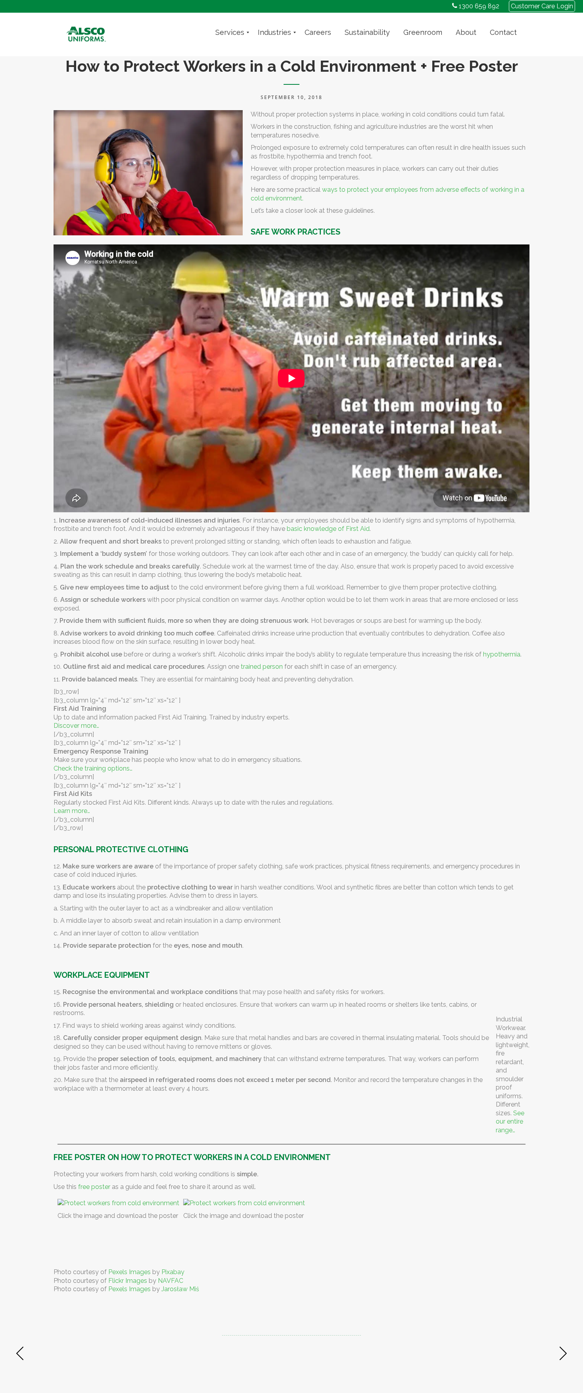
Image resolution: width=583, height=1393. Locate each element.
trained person (262, 666)
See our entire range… (510, 1121)
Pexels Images (129, 1272)
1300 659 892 (478, 6)
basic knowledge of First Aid (328, 528)
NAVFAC (170, 1280)
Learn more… (72, 811)
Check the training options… (93, 768)
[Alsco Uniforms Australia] (86, 32)
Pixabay (172, 1272)
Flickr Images (127, 1280)
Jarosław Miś (180, 1289)
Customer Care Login (542, 6)
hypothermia (501, 654)
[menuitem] (230, 32)
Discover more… (76, 725)
